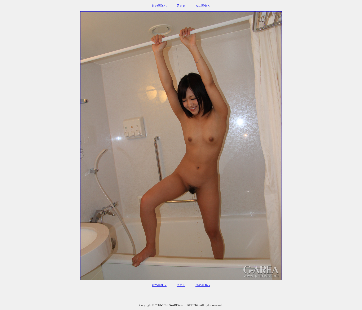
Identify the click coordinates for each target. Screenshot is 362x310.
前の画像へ (159, 5)
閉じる (181, 5)
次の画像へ (202, 5)
